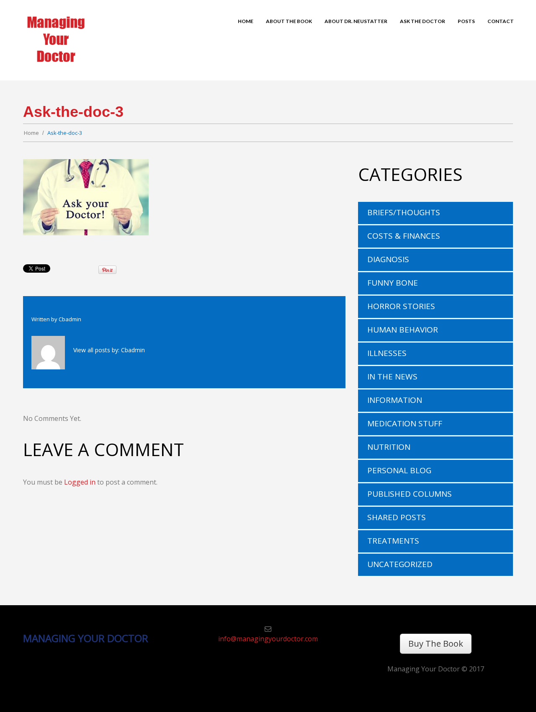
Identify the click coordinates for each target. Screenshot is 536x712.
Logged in (79, 482)
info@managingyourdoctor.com (268, 638)
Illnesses (387, 353)
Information (394, 400)
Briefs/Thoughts (403, 212)
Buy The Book (435, 643)
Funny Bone (392, 282)
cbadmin (70, 319)
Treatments (393, 540)
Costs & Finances (403, 235)
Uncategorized (400, 564)
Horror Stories (401, 306)
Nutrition (388, 446)
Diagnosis (388, 259)
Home (31, 133)
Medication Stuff (404, 423)
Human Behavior (402, 329)
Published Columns (409, 493)
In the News (392, 376)
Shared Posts (396, 517)
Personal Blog (399, 470)
